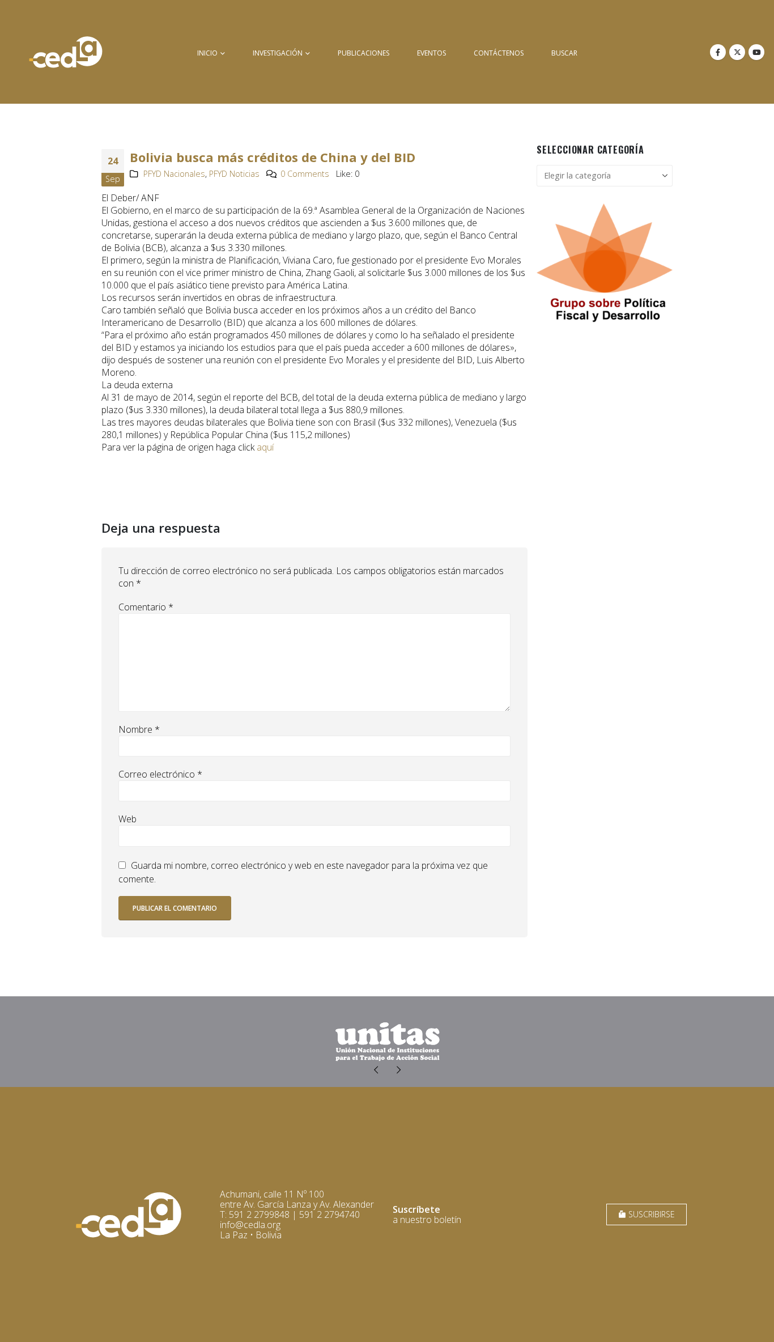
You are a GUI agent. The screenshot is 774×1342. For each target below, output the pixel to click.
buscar (564, 53)
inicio (207, 53)
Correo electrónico (160, 774)
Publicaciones (363, 53)
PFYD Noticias (234, 173)
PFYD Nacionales (174, 173)
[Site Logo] (65, 51)
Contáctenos (499, 53)
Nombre (139, 729)
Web (127, 819)
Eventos (431, 53)
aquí (265, 447)
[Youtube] (756, 52)
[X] (737, 52)
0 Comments (304, 173)
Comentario (145, 607)
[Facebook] (718, 52)
